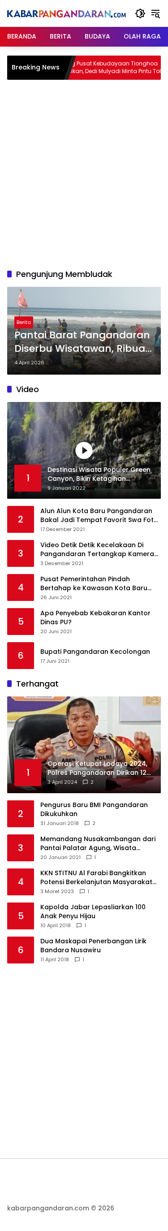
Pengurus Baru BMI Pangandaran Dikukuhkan (94, 809)
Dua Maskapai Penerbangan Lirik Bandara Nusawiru (93, 946)
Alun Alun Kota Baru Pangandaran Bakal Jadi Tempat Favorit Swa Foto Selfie (99, 515)
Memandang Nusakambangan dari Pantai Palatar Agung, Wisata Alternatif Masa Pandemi (97, 843)
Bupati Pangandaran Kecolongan (95, 652)
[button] (140, 13)
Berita (24, 322)
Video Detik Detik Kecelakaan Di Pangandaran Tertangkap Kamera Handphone (97, 549)
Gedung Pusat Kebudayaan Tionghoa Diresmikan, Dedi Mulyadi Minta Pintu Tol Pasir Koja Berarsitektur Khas (93, 67)
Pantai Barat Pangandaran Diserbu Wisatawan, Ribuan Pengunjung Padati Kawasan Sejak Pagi (83, 342)
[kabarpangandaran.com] (66, 13)
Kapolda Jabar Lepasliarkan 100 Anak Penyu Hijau (93, 911)
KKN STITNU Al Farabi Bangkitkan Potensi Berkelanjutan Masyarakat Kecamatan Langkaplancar (96, 877)
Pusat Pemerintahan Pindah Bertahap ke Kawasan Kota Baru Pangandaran (93, 583)
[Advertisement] (84, 173)
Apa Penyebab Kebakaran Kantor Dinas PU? (95, 617)
